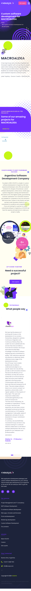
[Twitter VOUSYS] (8, 491)
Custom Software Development (10, 523)
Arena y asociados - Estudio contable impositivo (17, 581)
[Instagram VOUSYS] (13, 491)
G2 (2, 570)
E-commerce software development (11, 509)
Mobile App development (8, 520)
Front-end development (7, 516)
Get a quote (23, 3)
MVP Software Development (9, 506)
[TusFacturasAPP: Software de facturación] (9, 230)
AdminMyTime (9, 583)
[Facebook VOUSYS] (2, 491)
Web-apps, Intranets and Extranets (11, 513)
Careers (3, 542)
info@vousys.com (8, 566)
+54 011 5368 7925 (9, 562)
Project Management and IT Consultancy (12, 503)
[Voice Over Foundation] (25, 226)
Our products (5, 526)
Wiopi (8, 581)
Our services (5, 498)
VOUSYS (14, 576)
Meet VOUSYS (5, 539)
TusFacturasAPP (4, 581)
